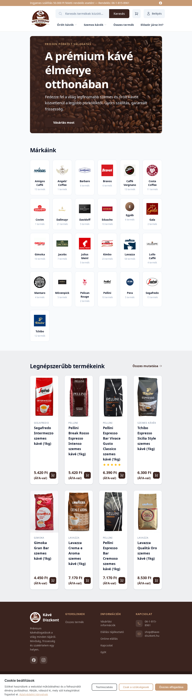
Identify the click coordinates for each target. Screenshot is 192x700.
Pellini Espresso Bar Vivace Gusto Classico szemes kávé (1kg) (112, 443)
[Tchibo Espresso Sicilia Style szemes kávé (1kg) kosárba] (156, 475)
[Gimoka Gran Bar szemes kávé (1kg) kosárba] (53, 580)
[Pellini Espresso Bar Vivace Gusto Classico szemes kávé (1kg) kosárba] (121, 475)
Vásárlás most (63, 122)
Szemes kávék (93, 25)
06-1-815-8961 (120, 3)
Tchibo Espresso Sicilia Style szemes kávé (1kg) (146, 438)
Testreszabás (104, 687)
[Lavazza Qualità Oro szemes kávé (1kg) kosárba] (156, 580)
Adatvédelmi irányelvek (33, 694)
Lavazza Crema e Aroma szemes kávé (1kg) (77, 553)
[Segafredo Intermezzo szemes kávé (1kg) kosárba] (53, 475)
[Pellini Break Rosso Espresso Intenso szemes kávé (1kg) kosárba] (87, 475)
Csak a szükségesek (136, 687)
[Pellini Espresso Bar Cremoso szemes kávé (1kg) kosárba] (121, 580)
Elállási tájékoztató (112, 632)
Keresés (119, 14)
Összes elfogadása (171, 687)
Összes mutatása (145, 366)
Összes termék (123, 25)
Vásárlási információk (107, 623)
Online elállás (109, 638)
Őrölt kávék (65, 25)
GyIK (103, 652)
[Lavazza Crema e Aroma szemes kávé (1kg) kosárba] (87, 580)
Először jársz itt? (152, 25)
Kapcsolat (106, 645)
